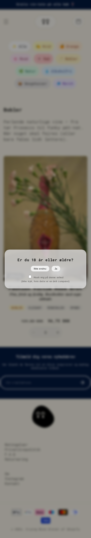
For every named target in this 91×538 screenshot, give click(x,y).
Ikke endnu (40, 268)
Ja (56, 268)
